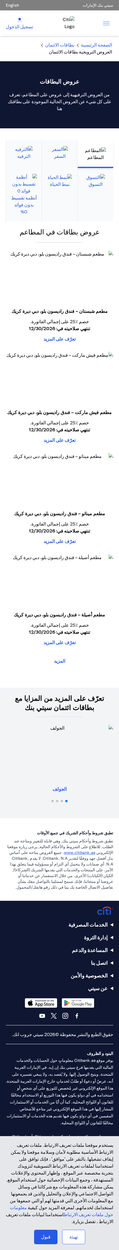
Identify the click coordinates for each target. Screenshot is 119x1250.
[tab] (95, 154)
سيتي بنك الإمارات (98, 5)
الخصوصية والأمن (89, 975)
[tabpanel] (59, 448)
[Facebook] (76, 1015)
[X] (53, 1015)
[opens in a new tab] (78, 1003)
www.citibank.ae (79, 852)
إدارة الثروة (96, 937)
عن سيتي (98, 988)
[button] (66, 801)
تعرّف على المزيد (60, 339)
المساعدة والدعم (90, 950)
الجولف (60, 789)
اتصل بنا (99, 963)
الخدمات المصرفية (88, 925)
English (12, 5)
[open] (106, 23)
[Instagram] (65, 1015)
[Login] (19, 19)
